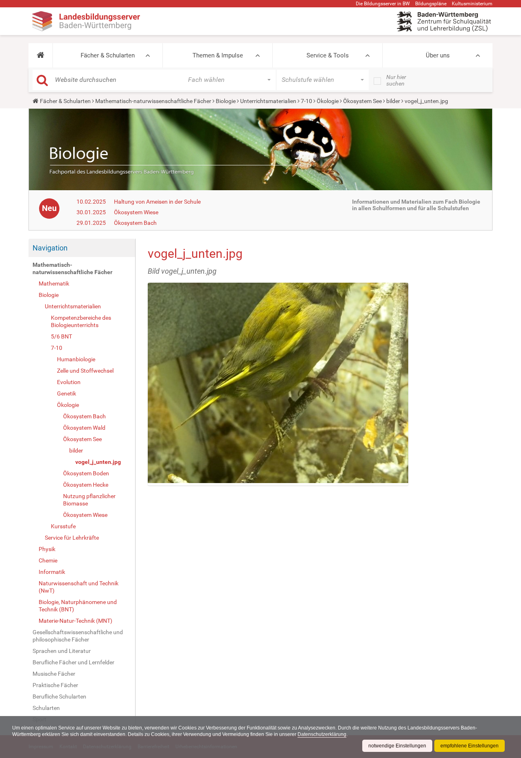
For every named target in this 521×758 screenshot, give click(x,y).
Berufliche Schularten (59, 696)
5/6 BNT (61, 336)
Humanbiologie (76, 359)
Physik (47, 549)
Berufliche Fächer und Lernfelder (73, 662)
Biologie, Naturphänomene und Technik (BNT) (78, 606)
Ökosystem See (362, 101)
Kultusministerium (472, 4)
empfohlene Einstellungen (469, 746)
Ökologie (328, 101)
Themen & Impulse (218, 55)
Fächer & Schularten (108, 55)
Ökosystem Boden (86, 473)
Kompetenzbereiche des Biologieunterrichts (81, 321)
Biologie (226, 101)
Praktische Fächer (55, 685)
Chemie (48, 560)
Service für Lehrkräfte (72, 537)
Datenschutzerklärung (322, 734)
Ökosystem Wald (84, 427)
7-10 (306, 101)
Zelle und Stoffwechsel (85, 370)
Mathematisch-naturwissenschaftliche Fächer (153, 101)
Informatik (52, 572)
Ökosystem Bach (135, 223)
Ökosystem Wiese (136, 212)
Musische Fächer (54, 673)
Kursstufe (63, 526)
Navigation (50, 248)
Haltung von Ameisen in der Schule (157, 201)
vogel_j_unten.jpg (98, 462)
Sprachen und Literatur (62, 651)
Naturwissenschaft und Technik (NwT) (78, 587)
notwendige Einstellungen (397, 746)
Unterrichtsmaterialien (268, 101)
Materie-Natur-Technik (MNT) (75, 620)
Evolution (69, 382)
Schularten (46, 708)
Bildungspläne (431, 4)
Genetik (66, 393)
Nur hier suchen (396, 80)
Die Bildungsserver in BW (383, 4)
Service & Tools (327, 55)
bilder (393, 101)
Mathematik (54, 283)
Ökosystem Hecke (85, 484)
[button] (40, 55)
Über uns (438, 55)
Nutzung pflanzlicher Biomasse (89, 500)
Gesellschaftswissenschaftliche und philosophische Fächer (78, 636)
